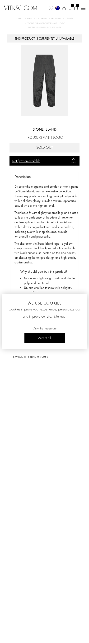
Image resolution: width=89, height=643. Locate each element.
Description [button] (22, 176)
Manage (59, 316)
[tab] (44, 177)
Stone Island (44, 129)
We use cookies (45, 303)
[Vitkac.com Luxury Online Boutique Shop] (20, 7)
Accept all (44, 338)
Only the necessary (44, 328)
